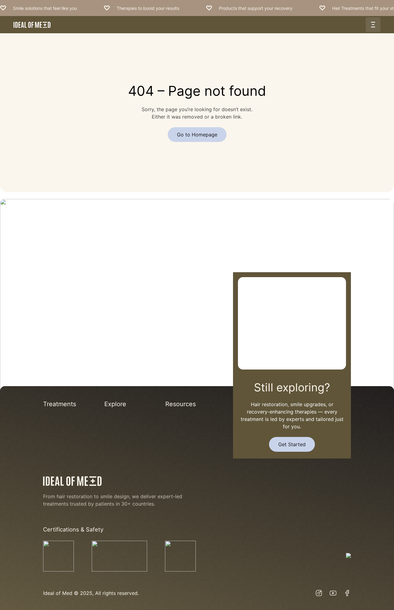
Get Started (292, 444)
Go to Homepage (197, 134)
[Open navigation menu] (373, 24)
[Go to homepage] (32, 25)
